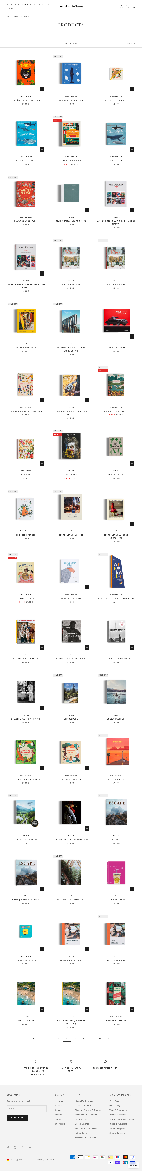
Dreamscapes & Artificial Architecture (71, 349)
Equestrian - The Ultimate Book (71, 839)
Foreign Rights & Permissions (122, 1119)
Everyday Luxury (116, 900)
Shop (16, 17)
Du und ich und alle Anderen (26, 411)
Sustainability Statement (86, 1115)
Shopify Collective (117, 1133)
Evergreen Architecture (71, 900)
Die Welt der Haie (26, 161)
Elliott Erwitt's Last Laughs (71, 658)
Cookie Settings (82, 1124)
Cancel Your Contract (84, 1105)
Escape (116, 839)
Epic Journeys (116, 779)
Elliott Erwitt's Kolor (26, 658)
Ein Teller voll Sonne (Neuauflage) (116, 536)
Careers (58, 1105)
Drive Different (116, 348)
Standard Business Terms (86, 1128)
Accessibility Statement (85, 1138)
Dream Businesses (26, 348)
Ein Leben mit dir (26, 535)
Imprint (58, 1115)
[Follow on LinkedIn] (29, 1147)
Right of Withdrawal (84, 1101)
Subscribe (17, 1117)
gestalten (71, 217)
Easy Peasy (26, 474)
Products (25, 17)
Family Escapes (26, 1020)
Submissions (60, 1124)
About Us (59, 1101)
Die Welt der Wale (116, 161)
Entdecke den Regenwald (26, 779)
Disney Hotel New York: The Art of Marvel (116, 222)
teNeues (26, 655)
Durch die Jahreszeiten (116, 411)
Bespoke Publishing (118, 1124)
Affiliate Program (117, 1128)
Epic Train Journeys (26, 839)
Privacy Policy (81, 1133)
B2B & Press (44, 4)
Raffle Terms (81, 1119)
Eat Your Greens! (116, 474)
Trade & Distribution (118, 1110)
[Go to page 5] (108, 1038)
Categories (28, 4)
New (17, 4)
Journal (58, 1119)
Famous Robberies (116, 1020)
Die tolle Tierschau (116, 100)
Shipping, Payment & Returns (88, 1110)
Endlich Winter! (116, 719)
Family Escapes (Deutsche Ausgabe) (71, 1022)
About (10, 9)
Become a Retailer (117, 1115)
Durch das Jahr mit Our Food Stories (71, 412)
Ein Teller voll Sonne (71, 535)
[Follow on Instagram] (15, 1147)
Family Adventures (116, 960)
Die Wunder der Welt (26, 221)
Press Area (114, 1101)
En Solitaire (71, 719)
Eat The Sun (71, 474)
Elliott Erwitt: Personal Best (116, 658)
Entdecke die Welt (71, 779)
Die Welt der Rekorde (71, 161)
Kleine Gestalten (26, 96)
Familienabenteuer (71, 960)
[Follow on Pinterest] (22, 1147)
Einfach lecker (25, 598)
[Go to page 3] (33, 1038)
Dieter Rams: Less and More (71, 221)
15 (100, 1038)
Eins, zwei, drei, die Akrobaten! (116, 598)
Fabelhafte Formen (25, 960)
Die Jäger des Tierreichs (26, 100)
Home (9, 4)
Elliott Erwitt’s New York (25, 719)
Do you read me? (71, 284)
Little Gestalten (26, 471)
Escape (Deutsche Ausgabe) (26, 900)
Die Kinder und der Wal (71, 100)
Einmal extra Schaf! (71, 598)
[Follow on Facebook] (8, 1147)
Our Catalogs (115, 1105)
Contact (58, 1110)
